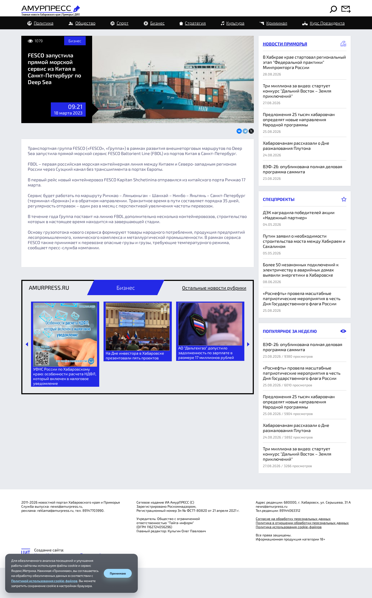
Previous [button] (27, 344)
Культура (235, 22)
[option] (65, 344)
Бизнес (157, 22)
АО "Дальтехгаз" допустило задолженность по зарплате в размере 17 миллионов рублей (206, 353)
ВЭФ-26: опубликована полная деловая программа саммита (302, 169)
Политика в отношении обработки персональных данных (302, 523)
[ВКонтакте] (239, 131)
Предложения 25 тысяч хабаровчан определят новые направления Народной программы (299, 119)
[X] (251, 131)
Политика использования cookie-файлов (289, 527)
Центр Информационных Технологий (67, 554)
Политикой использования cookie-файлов (44, 581)
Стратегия (195, 22)
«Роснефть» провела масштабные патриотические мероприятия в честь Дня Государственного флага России (301, 298)
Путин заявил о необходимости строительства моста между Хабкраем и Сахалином (304, 241)
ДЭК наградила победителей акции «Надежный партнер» (299, 215)
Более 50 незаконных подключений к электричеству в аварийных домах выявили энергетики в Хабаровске (301, 269)
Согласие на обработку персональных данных (293, 519)
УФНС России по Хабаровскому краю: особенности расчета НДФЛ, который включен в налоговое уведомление (64, 376)
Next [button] (248, 344)
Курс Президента (327, 22)
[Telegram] (245, 131)
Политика (43, 22)
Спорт (123, 22)
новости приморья (285, 43)
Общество (85, 22)
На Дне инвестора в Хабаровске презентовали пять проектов (135, 355)
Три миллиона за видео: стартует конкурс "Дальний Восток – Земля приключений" (297, 91)
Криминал (276, 22)
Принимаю (118, 573)
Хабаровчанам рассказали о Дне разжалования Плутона (296, 145)
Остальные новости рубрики (214, 287)
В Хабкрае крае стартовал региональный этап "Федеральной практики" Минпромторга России (304, 62)
